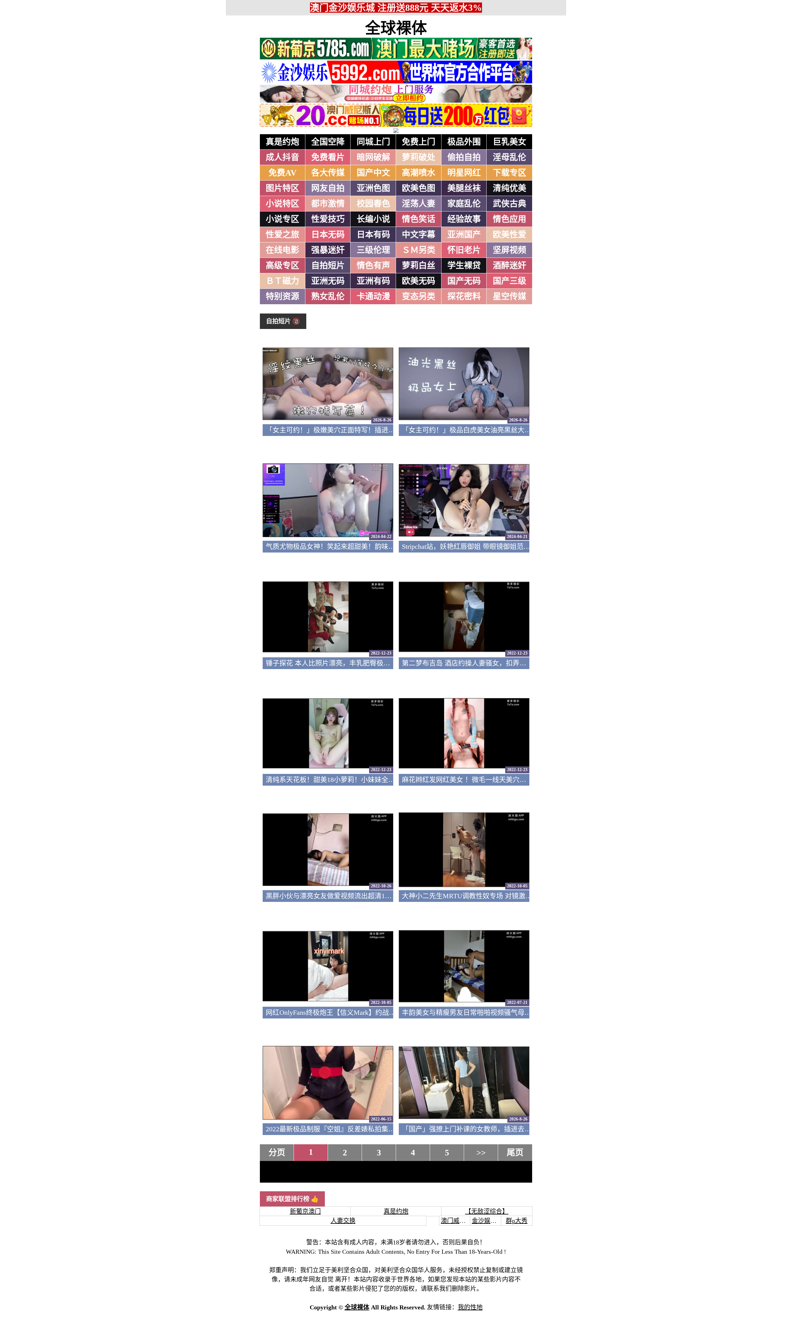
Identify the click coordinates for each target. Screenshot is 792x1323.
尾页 (515, 1152)
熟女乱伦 (328, 296)
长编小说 (373, 219)
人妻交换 (343, 1220)
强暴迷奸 (328, 250)
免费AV (283, 172)
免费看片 (328, 157)
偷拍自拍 (464, 157)
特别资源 (282, 296)
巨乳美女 (509, 142)
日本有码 (373, 234)
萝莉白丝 (418, 265)
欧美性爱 (509, 234)
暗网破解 (373, 157)
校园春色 (373, 203)
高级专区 (282, 265)
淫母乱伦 (509, 157)
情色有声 (373, 265)
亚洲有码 (373, 281)
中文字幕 (418, 234)
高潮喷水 (418, 172)
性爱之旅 (282, 234)
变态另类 (418, 296)
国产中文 (373, 172)
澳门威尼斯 (456, 1220)
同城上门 (373, 142)
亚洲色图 (373, 188)
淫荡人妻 (418, 203)
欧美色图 (418, 188)
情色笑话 (418, 219)
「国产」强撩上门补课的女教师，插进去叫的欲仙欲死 (483, 1129)
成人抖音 (282, 157)
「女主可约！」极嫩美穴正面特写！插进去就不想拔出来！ (354, 430)
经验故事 (464, 219)
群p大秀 (516, 1220)
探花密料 (464, 296)
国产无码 (464, 281)
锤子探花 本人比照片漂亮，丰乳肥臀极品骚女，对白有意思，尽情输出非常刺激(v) (390, 663)
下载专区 (509, 172)
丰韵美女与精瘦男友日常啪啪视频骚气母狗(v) (470, 1012)
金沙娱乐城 (487, 1220)
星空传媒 (509, 296)
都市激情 (328, 203)
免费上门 (418, 142)
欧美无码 (418, 281)
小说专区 (282, 219)
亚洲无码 (328, 281)
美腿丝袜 (464, 188)
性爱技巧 (328, 219)
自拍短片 (328, 265)
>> (481, 1152)
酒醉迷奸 (509, 265)
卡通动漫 (373, 296)
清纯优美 (509, 188)
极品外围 (464, 142)
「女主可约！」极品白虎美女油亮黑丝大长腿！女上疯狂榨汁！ (497, 430)
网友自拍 (328, 188)
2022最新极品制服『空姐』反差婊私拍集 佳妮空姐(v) (345, 1129)
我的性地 (470, 1307)
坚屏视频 (509, 250)
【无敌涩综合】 (486, 1211)
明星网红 (464, 172)
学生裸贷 (464, 265)
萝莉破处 (418, 157)
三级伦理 (373, 250)
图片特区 (282, 188)
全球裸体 (396, 28)
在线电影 (282, 250)
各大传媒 (328, 172)
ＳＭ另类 (418, 250)
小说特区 (282, 203)
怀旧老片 (464, 250)
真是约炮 (282, 142)
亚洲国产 (464, 234)
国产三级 (509, 281)
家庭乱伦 (464, 203)
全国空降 (328, 142)
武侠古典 (509, 203)
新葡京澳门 (305, 1211)
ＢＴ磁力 (282, 281)
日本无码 (328, 234)
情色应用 (509, 219)
